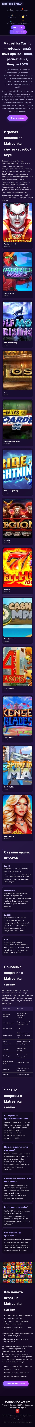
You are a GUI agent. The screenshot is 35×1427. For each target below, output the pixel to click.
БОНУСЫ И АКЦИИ (22, 10)
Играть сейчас (17, 118)
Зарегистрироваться (16, 1384)
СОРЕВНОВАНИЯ (23, 22)
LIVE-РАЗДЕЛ (11, 22)
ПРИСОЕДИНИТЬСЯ (18, 32)
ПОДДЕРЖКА (12, 16)
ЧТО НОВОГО (23, 16)
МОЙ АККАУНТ (18, 27)
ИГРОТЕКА (10, 10)
